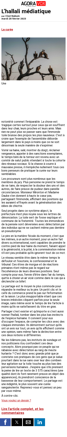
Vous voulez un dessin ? (16, 400)
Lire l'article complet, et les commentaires (22, 411)
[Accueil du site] (33, 6)
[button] (5, 422)
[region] (39, 100)
